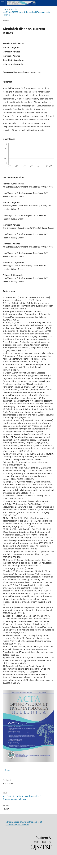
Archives (14, 9)
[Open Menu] (3, 3)
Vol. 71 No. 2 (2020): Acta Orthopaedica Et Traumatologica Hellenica (26, 13)
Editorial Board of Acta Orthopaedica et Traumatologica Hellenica (24, 823)
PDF (8, 770)
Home (5, 9)
